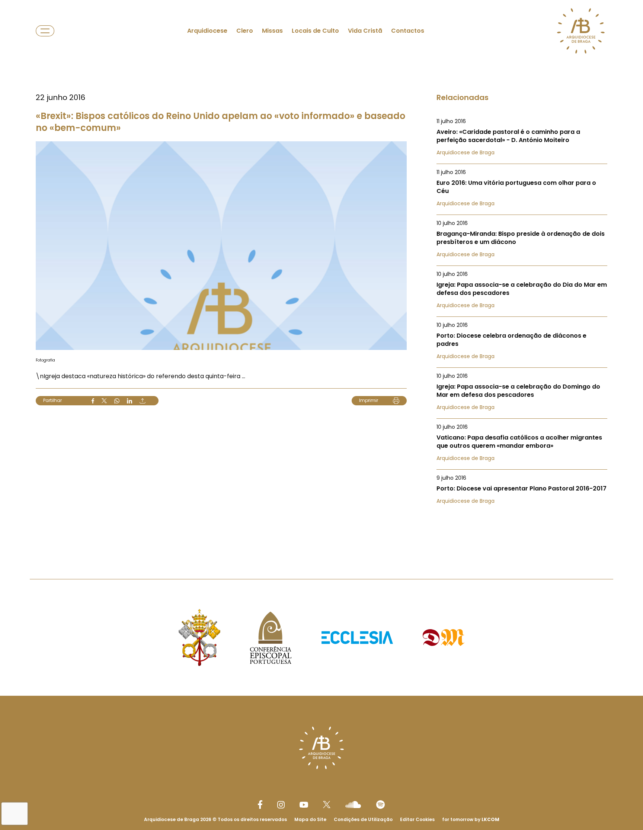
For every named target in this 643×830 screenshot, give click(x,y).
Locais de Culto (315, 30)
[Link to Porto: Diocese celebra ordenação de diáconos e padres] (521, 340)
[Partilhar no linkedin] (129, 400)
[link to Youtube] (304, 805)
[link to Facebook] (260, 804)
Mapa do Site (310, 819)
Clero (244, 30)
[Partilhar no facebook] (93, 400)
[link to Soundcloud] (353, 804)
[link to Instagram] (281, 804)
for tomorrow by (470, 819)
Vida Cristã (365, 30)
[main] (321, 274)
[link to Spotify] (380, 804)
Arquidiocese (207, 30)
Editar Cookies (417, 820)
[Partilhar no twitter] (104, 400)
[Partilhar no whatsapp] (116, 400)
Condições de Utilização (363, 819)
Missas (272, 30)
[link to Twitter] (326, 804)
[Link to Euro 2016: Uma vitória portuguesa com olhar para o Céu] (521, 187)
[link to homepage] (581, 31)
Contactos (407, 30)
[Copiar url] (142, 400)
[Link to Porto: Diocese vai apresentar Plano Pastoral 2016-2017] (521, 489)
